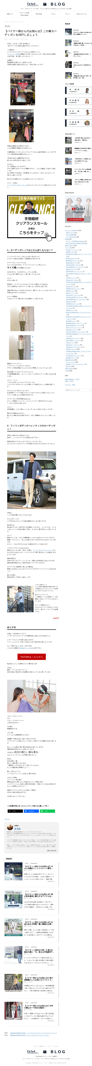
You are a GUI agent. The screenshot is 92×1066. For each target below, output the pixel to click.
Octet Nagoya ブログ (72, 379)
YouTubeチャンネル (25, 648)
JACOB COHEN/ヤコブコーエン (75, 297)
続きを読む (51, 881)
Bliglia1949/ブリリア (72, 263)
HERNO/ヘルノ (70, 291)
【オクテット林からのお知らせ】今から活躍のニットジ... (82, 33)
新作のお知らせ (69, 245)
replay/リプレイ (70, 342)
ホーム (35, 1046)
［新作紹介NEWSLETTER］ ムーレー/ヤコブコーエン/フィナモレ (29, 1035)
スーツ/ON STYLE (71, 237)
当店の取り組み (69, 360)
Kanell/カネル (70, 301)
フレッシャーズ (70, 362)
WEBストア (10, 14)
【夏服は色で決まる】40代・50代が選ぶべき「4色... (82, 77)
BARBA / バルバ (70, 252)
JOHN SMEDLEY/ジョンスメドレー (76, 299)
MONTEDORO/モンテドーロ (74, 325)
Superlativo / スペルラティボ (74, 347)
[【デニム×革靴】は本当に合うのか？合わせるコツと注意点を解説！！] (69, 182)
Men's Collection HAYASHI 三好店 (75, 243)
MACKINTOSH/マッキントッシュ (75, 323)
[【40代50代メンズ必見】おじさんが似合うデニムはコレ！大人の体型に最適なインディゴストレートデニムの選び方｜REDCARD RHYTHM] (69, 161)
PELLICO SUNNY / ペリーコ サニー (76, 332)
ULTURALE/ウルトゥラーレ (74, 355)
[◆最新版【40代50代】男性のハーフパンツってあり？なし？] (69, 150)
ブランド (67, 14)
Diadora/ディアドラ (71, 269)
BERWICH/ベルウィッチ (73, 260)
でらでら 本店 (70, 384)
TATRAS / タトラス (71, 349)
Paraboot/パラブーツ (72, 329)
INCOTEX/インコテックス (73, 295)
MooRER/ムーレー (71, 321)
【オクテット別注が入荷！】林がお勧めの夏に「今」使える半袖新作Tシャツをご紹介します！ (39, 951)
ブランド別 (68, 247)
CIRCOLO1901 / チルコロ (73, 265)
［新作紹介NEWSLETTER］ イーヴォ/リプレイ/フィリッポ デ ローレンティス (33, 1033)
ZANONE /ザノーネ (71, 357)
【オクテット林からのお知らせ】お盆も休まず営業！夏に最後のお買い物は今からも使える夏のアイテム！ (38, 923)
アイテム (53, 14)
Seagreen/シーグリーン (72, 345)
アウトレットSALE (13, 54)
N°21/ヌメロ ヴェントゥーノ (74, 327)
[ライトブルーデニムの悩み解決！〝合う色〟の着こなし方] (69, 171)
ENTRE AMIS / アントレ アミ (74, 271)
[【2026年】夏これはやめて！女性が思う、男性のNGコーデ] (69, 140)
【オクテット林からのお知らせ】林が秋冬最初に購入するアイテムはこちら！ (38, 895)
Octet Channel (69, 368)
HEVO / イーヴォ (71, 293)
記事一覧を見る (51, 850)
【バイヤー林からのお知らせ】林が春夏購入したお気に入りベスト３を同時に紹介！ (38, 979)
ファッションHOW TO (71, 230)
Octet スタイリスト (82, 14)
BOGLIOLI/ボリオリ (71, 258)
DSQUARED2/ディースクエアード (75, 267)
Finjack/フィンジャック (72, 250)
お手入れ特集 (69, 234)
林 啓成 (17, 829)
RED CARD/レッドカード (73, 340)
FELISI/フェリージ (71, 278)
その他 (67, 370)
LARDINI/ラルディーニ (72, 304)
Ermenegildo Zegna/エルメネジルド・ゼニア (78, 273)
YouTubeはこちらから (31, 657)
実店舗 (67, 239)
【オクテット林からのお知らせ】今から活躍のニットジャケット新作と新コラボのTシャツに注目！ (38, 867)
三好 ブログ (69, 381)
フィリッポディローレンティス (17, 185)
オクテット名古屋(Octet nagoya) (24, 14)
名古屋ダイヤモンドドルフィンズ (75, 364)
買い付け (7, 819)
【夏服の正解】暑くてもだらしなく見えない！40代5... (82, 44)
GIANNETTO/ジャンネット (73, 288)
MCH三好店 (39, 14)
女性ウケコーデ (70, 232)
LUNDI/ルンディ (70, 310)
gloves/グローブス (71, 286)
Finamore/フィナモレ (72, 280)
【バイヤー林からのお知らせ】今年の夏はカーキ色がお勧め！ (38, 1007)
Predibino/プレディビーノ (73, 338)
